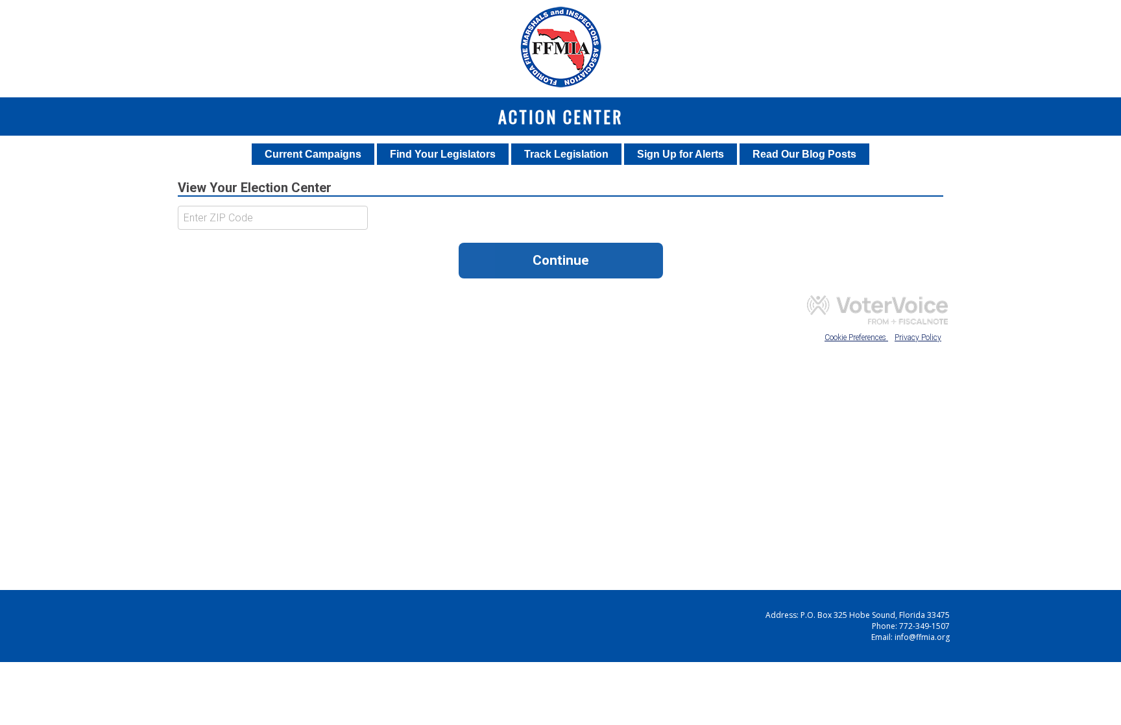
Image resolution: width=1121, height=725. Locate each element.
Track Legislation (566, 154)
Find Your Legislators (443, 154)
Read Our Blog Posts (804, 154)
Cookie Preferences (856, 337)
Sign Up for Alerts (680, 154)
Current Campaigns (313, 154)
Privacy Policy (918, 337)
